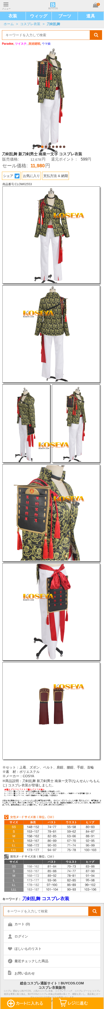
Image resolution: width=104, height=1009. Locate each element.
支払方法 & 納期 (55, 176)
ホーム (9, 24)
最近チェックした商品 (31, 961)
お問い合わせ (25, 973)
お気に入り (31, 176)
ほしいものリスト (28, 949)
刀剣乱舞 (53, 24)
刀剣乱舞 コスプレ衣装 (45, 898)
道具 (90, 16)
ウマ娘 (46, 43)
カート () (22, 924)
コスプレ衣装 (30, 24)
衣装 (12, 16)
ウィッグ (38, 16)
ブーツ (64, 16)
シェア (8, 176)
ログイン (21, 936)
